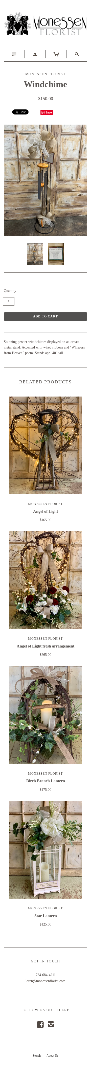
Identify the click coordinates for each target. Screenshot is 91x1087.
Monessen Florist (45, 504)
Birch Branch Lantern (45, 781)
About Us (52, 1055)
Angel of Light (45, 511)
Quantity (10, 291)
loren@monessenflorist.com (45, 981)
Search (37, 1055)
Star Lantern (45, 916)
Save (49, 112)
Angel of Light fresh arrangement (45, 646)
